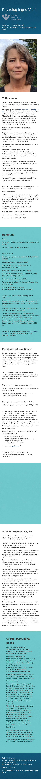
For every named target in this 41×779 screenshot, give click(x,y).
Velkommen (6, 25)
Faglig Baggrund (18, 25)
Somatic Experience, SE (28, 27)
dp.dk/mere (15, 446)
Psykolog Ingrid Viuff (18, 9)
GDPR (4, 30)
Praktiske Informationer (10, 27)
